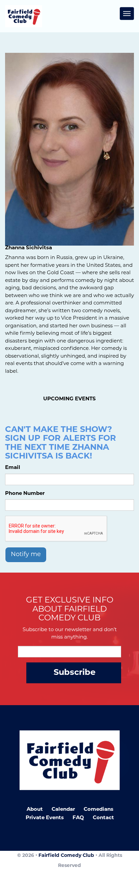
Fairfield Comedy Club (66, 855)
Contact (103, 818)
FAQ (78, 818)
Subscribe (74, 673)
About (35, 809)
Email (12, 467)
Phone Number (25, 493)
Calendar (63, 809)
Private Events (45, 818)
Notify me (26, 555)
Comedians (98, 809)
